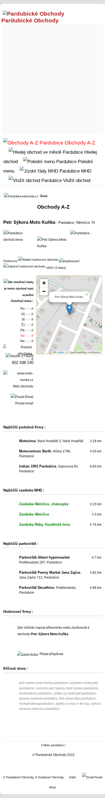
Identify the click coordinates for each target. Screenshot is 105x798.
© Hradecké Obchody (49, 777)
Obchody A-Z (79, 143)
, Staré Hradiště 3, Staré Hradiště (51, 441)
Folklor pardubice (52, 745)
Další (72, 777)
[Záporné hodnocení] (24, 266)
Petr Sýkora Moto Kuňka (29, 222)
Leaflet (60, 352)
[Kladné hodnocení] (38, 259)
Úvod (43, 196)
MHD (85, 171)
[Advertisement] (52, 77)
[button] (69, 309)
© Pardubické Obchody (18, 777)
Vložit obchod (76, 180)
